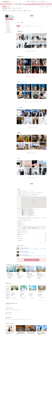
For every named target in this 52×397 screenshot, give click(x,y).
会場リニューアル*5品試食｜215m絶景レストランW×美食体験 (27, 252)
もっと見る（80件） (43, 171)
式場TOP (8, 21)
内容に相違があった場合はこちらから (42, 242)
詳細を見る (23, 297)
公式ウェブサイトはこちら (25, 232)
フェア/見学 (9, 29)
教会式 (22, 221)
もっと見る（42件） (43, 44)
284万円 (29, 10)
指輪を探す (28, 1)
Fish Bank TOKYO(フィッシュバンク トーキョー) (12, 8)
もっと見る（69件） (43, 95)
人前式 (24, 221)
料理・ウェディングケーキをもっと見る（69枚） (31, 101)
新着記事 (43, 1)
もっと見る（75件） (43, 120)
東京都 (3, 9)
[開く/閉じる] (45, 234)
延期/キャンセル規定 (9, 32)
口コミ (8, 25)
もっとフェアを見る (31, 259)
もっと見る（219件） (43, 70)
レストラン (6, 9)
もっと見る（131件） (43, 146)
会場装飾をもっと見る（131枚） (31, 152)
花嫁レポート (9, 26)
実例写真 (22, 22)
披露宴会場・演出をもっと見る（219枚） (31, 76)
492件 (5, 10)
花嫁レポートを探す (38, 1)
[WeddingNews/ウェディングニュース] (5, 1)
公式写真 (8, 22)
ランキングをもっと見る (44, 300)
